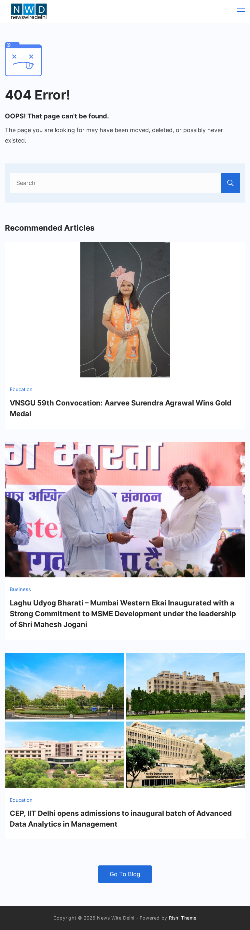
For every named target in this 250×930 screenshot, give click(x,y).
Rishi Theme (183, 918)
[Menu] (241, 11)
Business (20, 589)
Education (21, 389)
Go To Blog (125, 874)
